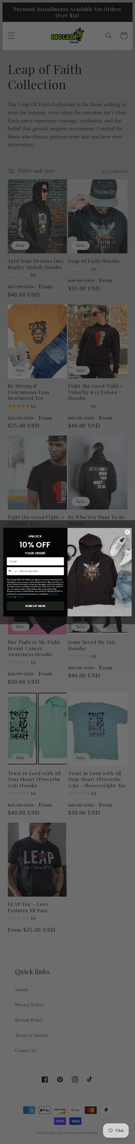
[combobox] (12, 571)
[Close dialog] (127, 532)
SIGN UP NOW (35, 606)
